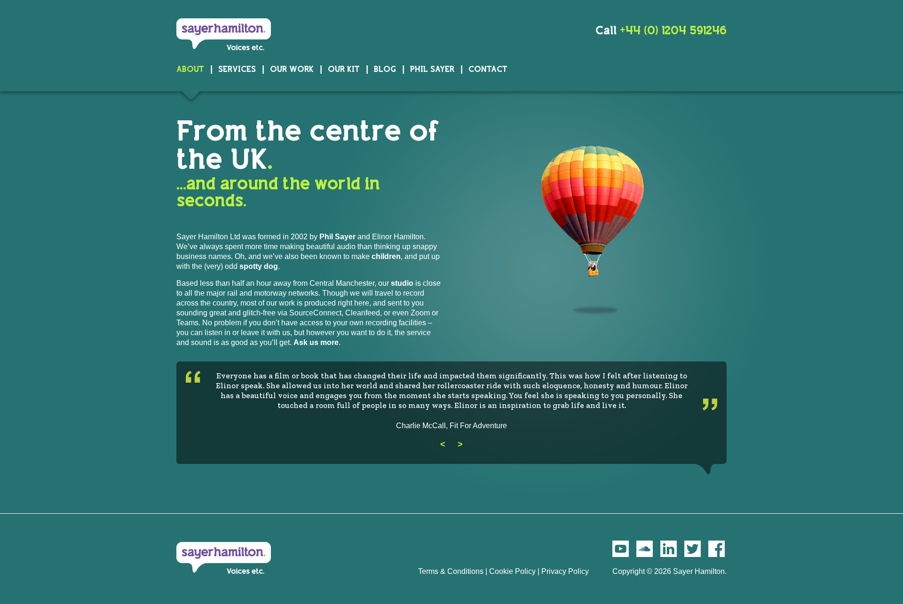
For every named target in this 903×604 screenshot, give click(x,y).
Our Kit (344, 69)
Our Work (292, 69)
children (386, 256)
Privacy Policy (565, 571)
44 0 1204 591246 (673, 30)
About (190, 69)
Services (237, 69)
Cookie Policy (512, 571)
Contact (487, 69)
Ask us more (316, 342)
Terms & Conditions (450, 571)
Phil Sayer (432, 69)
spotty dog (258, 266)
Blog (385, 69)
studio (402, 283)
